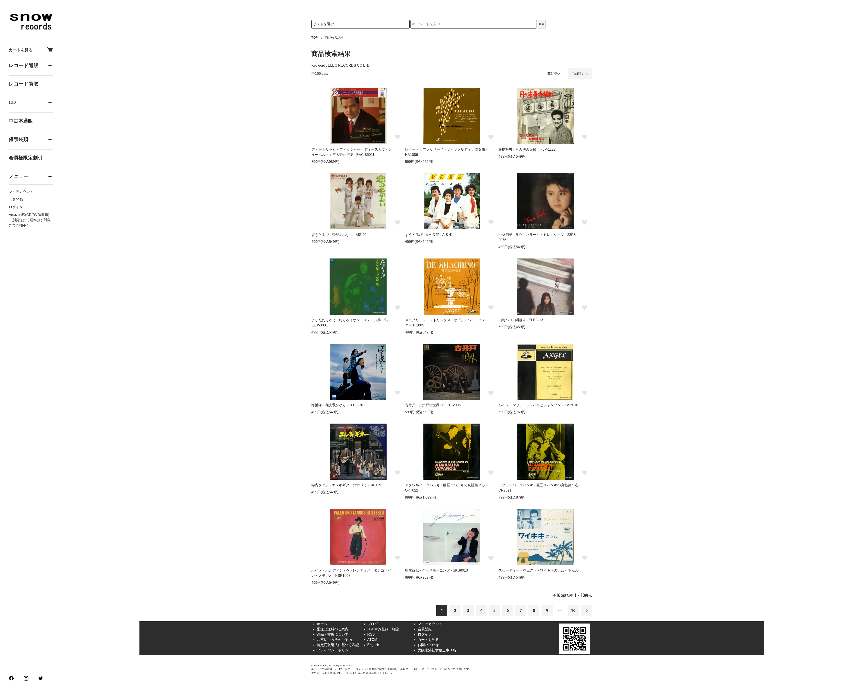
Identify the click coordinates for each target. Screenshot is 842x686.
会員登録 (16, 199)
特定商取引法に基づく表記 (338, 645)
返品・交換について (332, 634)
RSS (371, 634)
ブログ (372, 624)
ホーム (322, 624)
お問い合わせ (428, 645)
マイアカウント (21, 192)
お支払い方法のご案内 (334, 639)
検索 (541, 24)
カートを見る (20, 49)
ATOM (372, 639)
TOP (314, 37)
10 (573, 610)
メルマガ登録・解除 (383, 629)
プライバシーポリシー (334, 650)
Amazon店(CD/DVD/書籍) (29, 215)
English (373, 645)
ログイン (16, 207)
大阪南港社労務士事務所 (437, 650)
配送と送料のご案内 (332, 629)
